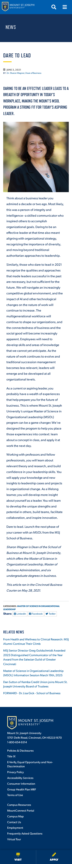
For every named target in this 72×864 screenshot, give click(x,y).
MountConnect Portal (20, 810)
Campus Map (15, 816)
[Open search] (53, 7)
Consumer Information (21, 783)
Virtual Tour (14, 839)
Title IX (11, 756)
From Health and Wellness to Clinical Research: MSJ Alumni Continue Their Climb (36, 641)
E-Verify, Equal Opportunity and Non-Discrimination (30, 764)
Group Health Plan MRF (21, 789)
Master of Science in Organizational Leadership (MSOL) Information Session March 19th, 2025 (33, 673)
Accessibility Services (20, 777)
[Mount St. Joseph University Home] (18, 7)
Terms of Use (15, 795)
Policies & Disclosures (20, 750)
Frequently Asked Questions (24, 833)
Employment (15, 827)
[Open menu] (64, 7)
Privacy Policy (15, 772)
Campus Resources (19, 804)
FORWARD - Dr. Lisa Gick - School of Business (31, 693)
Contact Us (14, 822)
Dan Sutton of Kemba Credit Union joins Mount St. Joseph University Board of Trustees (35, 684)
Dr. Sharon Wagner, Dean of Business (24, 73)
